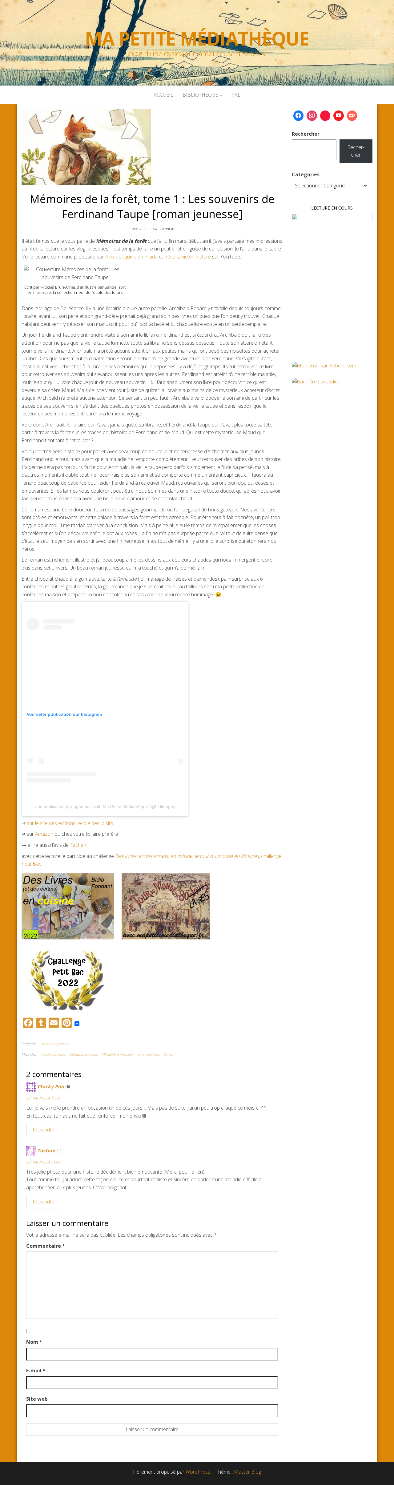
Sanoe (168, 1054)
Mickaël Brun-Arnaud (117, 1054)
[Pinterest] (325, 115)
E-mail (36, 1370)
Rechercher (306, 133)
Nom (34, 1342)
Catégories (306, 174)
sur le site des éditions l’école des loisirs (70, 823)
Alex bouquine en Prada (131, 256)
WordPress (198, 1471)
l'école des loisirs (53, 1054)
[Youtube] (338, 115)
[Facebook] (298, 115)
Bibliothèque (201, 94)
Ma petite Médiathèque (197, 38)
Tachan (78, 845)
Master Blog (247, 1471)
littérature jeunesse (56, 1043)
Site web (37, 1398)
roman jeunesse (148, 1054)
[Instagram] (312, 115)
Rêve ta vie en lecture (187, 256)
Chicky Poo (50, 1086)
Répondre (43, 1129)
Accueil (163, 94)
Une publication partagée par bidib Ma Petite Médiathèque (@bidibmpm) (105, 806)
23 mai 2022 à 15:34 (43, 1098)
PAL (235, 94)
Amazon (44, 834)
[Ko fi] (352, 115)
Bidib (170, 228)
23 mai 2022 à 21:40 (43, 1162)
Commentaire (45, 1246)
